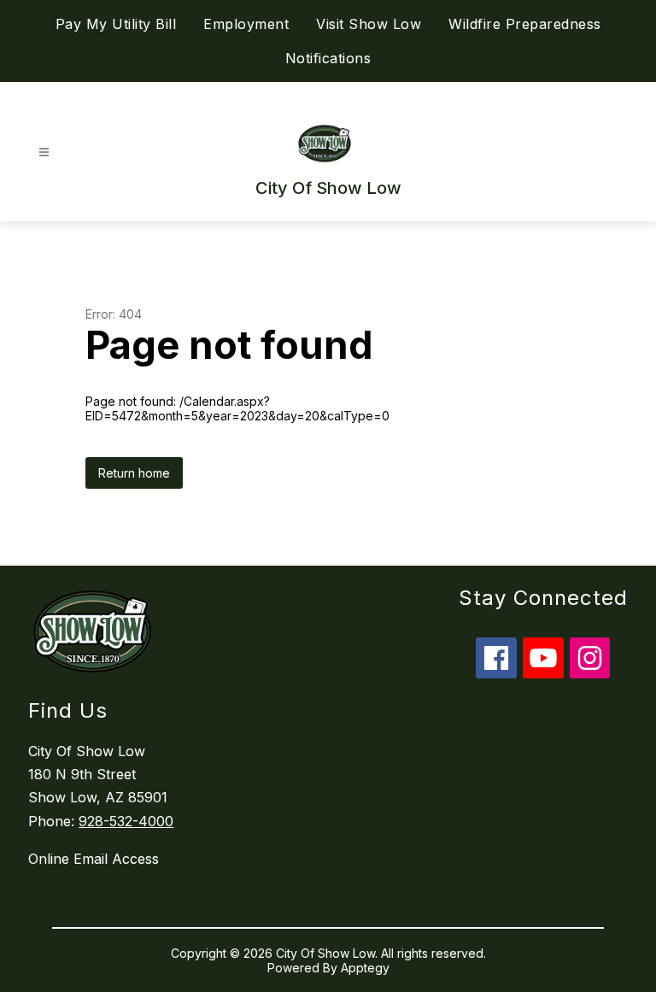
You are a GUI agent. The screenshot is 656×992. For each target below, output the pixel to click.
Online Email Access (93, 858)
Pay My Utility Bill (116, 23)
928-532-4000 (126, 821)
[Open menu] (44, 152)
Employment (246, 23)
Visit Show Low (368, 23)
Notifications (328, 58)
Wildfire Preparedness (524, 23)
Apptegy (365, 967)
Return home (134, 473)
